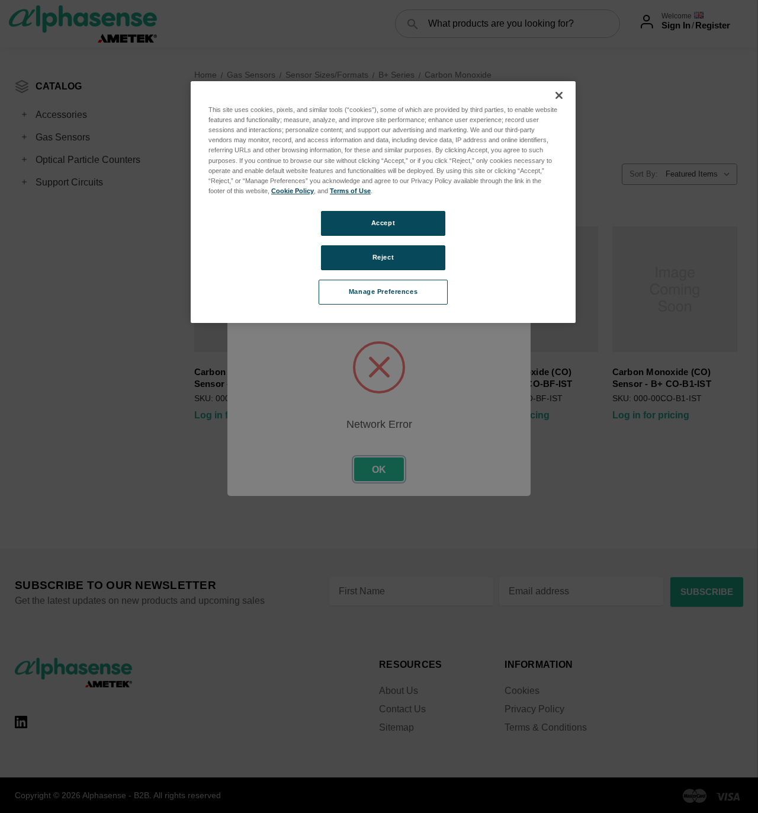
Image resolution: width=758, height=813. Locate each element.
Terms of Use (350, 190)
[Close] (559, 95)
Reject (383, 257)
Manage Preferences (383, 291)
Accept (383, 222)
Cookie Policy (292, 190)
